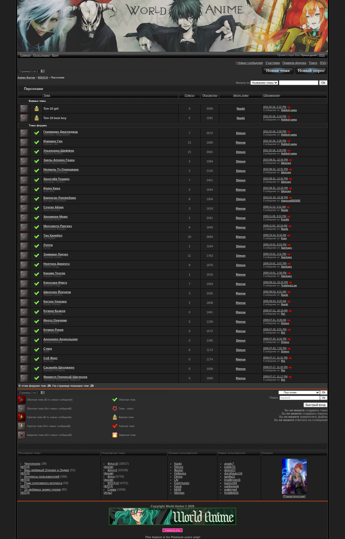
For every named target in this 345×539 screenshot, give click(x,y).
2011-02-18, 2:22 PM (274, 107)
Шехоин (286, 163)
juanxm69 (230, 483)
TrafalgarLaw (289, 285)
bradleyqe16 (232, 479)
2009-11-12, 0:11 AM (274, 207)
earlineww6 (231, 486)
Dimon (241, 133)
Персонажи (57, 77)
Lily (176, 479)
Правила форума (294, 62)
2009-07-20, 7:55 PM (275, 348)
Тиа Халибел (52, 235)
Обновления (271, 95)
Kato (284, 238)
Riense (241, 142)
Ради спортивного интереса (43, 483)
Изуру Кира (51, 188)
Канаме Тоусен (54, 273)
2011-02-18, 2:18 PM (274, 116)
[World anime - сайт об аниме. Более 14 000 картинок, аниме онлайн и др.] (172, 524)
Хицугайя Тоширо (56, 178)
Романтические (294, 496)
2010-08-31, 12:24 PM (275, 188)
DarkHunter (181, 483)
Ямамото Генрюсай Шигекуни (65, 376)
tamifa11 (229, 476)
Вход (55, 55)
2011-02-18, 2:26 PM (274, 150)
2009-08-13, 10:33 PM (275, 282)
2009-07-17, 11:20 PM (275, 367)
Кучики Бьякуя (54, 310)
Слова (112, 489)
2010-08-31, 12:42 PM (275, 178)
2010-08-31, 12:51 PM (275, 169)
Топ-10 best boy (54, 118)
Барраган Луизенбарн (59, 197)
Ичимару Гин (53, 141)
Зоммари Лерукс (55, 254)
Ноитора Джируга (56, 263)
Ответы (189, 95)
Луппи (48, 244)
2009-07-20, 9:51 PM (275, 329)
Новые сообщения (250, 62)
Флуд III (113, 463)
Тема (47, 95)
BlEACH (43, 77)
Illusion (178, 470)
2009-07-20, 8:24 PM (275, 339)
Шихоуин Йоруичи (57, 292)
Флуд (111, 476)
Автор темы (241, 95)
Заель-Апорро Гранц (59, 160)
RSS (322, 55)
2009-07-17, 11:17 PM (275, 376)
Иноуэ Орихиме (55, 320)
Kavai (177, 486)
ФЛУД (25, 466)
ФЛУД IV (113, 483)
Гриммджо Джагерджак (60, 131)
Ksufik (285, 219)
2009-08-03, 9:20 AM (274, 301)
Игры (107, 492)
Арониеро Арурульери (60, 339)
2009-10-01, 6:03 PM (275, 244)
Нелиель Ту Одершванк (61, 169)
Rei (283, 313)
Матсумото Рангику (57, 226)
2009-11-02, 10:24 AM (275, 225)
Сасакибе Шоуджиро (58, 367)
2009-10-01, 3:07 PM (275, 263)
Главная (25, 55)
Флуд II (112, 470)
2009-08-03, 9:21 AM (274, 291)
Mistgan (179, 492)
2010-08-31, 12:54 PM (275, 159)
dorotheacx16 (233, 473)
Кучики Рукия (53, 329)
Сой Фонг (50, 358)
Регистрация (41, 55)
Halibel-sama (289, 110)
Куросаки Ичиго (55, 282)
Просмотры (209, 95)
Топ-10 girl (50, 108)
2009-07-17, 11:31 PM (275, 357)
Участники (272, 62)
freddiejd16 (231, 492)
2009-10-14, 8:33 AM (274, 235)
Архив (108, 466)
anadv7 (229, 463)
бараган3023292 (290, 200)
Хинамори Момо (55, 216)
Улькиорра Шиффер (58, 150)
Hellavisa (180, 473)
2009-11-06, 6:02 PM (274, 216)
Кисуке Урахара (55, 301)
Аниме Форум (26, 77)
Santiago (286, 247)
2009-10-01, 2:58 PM (275, 273)
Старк (47, 348)
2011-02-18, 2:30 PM (274, 131)
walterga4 (230, 489)
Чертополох (32, 463)
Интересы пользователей (41, 476)
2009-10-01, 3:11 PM (274, 254)
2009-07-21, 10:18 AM (275, 310)
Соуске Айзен (53, 207)
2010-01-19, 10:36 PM (275, 197)
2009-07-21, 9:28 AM (274, 320)
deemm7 (230, 470)
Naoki (241, 108)
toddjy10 (229, 466)
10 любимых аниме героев (42, 489)
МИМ (177, 489)
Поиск (313, 62)
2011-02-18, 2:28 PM (274, 141)
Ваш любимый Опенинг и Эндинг (46, 470)
